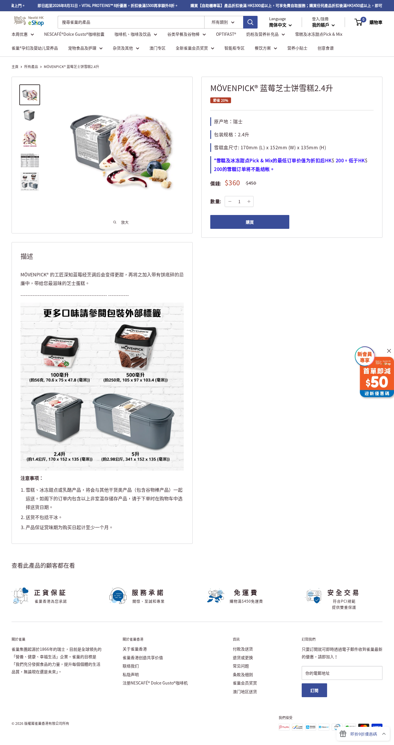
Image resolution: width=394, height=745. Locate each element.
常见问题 (241, 666)
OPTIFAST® (226, 34)
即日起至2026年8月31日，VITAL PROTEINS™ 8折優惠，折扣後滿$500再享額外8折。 (100, 5)
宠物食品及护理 (82, 48)
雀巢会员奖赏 (245, 683)
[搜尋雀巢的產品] (250, 22)
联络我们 (131, 666)
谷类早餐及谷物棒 (183, 34)
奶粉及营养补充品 (262, 34)
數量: (215, 201)
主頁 (15, 66)
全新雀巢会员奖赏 (192, 48)
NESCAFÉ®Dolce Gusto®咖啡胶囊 (74, 34)
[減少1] (230, 201)
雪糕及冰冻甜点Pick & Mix (318, 34)
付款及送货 (243, 649)
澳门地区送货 (245, 691)
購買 (250, 222)
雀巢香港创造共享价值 (143, 657)
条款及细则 (243, 674)
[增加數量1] (249, 201)
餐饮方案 (263, 48)
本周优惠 (20, 34)
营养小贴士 (297, 48)
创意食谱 (326, 48)
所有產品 (31, 66)
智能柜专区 (234, 48)
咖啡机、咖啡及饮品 (133, 34)
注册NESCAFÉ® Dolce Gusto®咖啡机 (155, 683)
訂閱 (314, 690)
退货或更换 (243, 657)
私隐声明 (131, 674)
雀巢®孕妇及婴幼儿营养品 (35, 48)
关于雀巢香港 (135, 649)
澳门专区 (157, 48)
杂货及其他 (123, 48)
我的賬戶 (321, 25)
